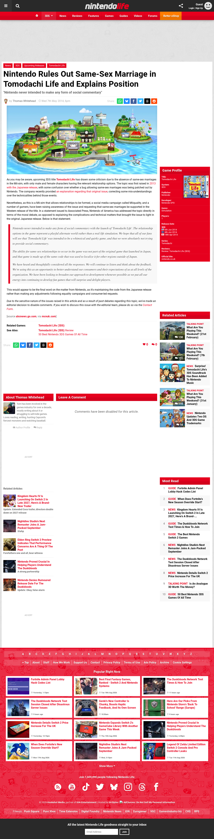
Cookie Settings (182, 662)
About (36, 662)
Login (191, 8)
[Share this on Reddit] (154, 101)
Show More (106, 766)
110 (180, 403)
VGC (152, 811)
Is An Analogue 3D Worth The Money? (188, 585)
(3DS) (51, 325)
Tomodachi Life (57, 65)
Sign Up (199, 8)
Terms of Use (132, 662)
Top (26, 662)
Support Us (80, 662)
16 (181, 424)
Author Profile (22, 427)
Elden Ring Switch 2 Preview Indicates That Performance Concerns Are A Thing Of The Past (35, 544)
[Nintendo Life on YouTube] (72, 787)
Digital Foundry (90, 811)
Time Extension (68, 811)
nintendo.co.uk (168, 259)
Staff (46, 662)
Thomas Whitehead (24, 101)
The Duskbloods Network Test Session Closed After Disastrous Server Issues (187, 562)
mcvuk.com (49, 316)
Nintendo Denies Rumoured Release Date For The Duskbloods (34, 583)
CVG (188, 811)
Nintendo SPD (168, 203)
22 (181, 379)
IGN (127, 811)
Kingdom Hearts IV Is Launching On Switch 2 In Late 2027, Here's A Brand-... (186, 513)
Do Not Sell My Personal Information (155, 802)
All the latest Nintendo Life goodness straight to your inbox (107, 824)
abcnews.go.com (26, 316)
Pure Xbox (49, 811)
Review (56, 330)
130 (180, 337)
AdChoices (129, 802)
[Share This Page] (181, 6)
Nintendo (166, 195)
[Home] (36, 16)
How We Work (61, 662)
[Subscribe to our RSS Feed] (58, 787)
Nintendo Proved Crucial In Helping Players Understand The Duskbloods (34, 565)
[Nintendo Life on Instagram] (128, 787)
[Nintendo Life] (107, 6)
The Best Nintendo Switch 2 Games (184, 536)
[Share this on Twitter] (140, 101)
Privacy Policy (111, 662)
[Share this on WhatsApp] (120, 101)
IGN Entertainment (86, 802)
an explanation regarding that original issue (82, 191)
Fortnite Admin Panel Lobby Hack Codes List (185, 490)
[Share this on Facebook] (134, 101)
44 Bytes (113, 802)
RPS (196, 811)
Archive (164, 662)
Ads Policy (150, 662)
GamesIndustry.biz (170, 811)
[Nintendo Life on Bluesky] (114, 787)
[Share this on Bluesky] (127, 101)
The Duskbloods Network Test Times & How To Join (188, 525)
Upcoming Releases (34, 65)
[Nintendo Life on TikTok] (86, 787)
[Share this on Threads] (147, 101)
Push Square (31, 811)
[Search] (17, 6)
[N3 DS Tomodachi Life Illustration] (82, 140)
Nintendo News (112, 811)
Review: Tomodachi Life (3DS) (176, 251)
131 (180, 358)
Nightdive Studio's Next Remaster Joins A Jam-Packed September (32, 525)
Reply (39, 427)
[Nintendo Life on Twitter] (100, 787)
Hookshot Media (56, 802)
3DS (17, 65)
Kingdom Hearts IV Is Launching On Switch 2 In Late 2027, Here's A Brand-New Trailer (34, 501)
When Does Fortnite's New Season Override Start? (185, 500)
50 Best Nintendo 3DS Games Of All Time (62, 334)
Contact (95, 662)
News (8, 65)
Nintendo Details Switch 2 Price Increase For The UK (188, 574)
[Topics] (6, 6)
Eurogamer (140, 811)
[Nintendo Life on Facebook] (156, 787)
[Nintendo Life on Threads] (142, 787)
